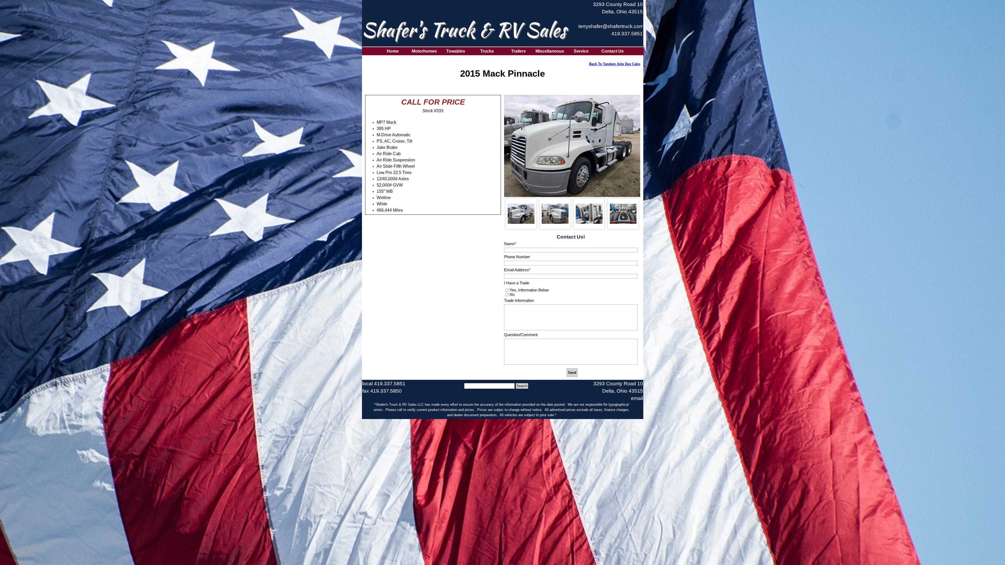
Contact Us (612, 51)
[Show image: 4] (623, 213)
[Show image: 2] (555, 213)
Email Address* (517, 270)
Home (393, 51)
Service (581, 51)
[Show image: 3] (589, 213)
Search (522, 386)
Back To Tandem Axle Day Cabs (614, 64)
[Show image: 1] (521, 213)
